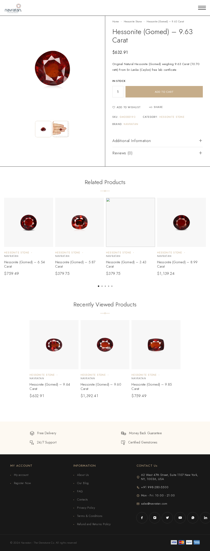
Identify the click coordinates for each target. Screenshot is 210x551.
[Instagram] (154, 517)
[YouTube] (180, 517)
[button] (98, 286)
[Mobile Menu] (202, 8)
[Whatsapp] (192, 517)
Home (115, 21)
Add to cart (164, 92)
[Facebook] (142, 517)
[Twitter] (167, 517)
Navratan (131, 124)
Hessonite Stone (133, 21)
